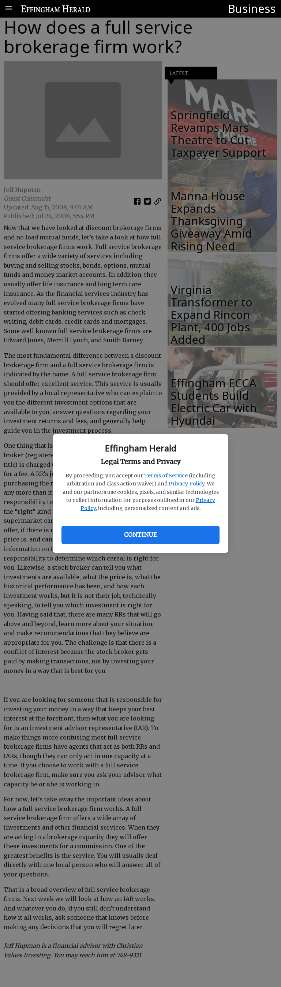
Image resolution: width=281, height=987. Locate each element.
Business (252, 8)
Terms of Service (166, 475)
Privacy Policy (187, 483)
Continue (140, 534)
